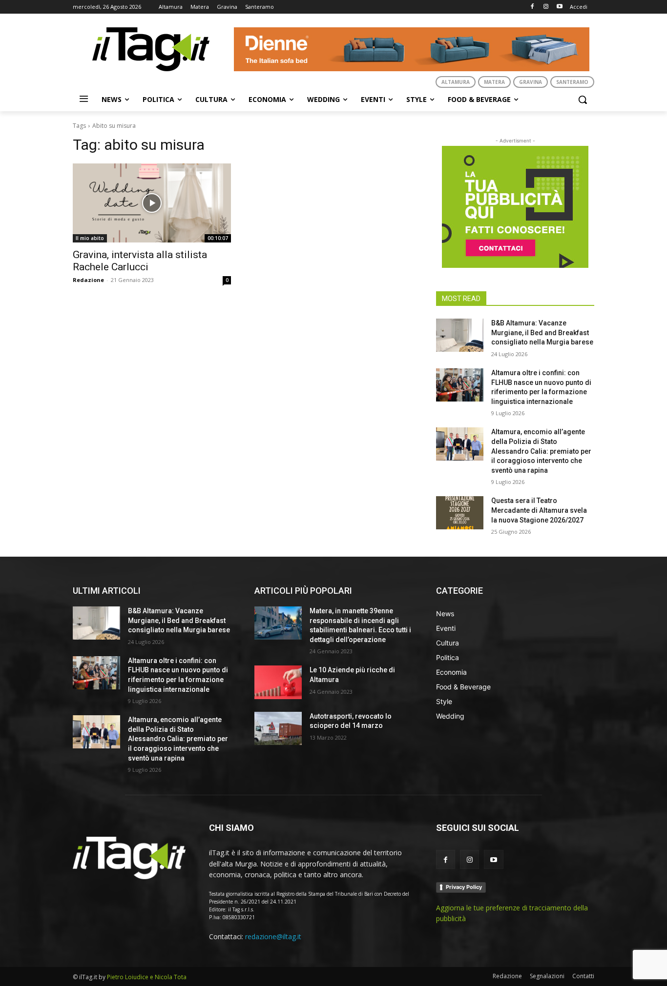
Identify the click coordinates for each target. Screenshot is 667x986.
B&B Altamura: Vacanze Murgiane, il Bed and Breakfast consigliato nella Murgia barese (542, 332)
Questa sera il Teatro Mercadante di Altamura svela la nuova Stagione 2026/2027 (539, 510)
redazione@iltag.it (273, 936)
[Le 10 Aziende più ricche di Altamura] (278, 682)
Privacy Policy (464, 887)
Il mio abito (90, 238)
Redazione (88, 279)
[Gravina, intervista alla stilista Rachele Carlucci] (152, 202)
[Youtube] (559, 7)
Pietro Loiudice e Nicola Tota (147, 977)
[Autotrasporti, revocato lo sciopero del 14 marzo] (278, 728)
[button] (582, 99)
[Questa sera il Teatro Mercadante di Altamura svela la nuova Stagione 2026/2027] (459, 512)
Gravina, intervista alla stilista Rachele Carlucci (140, 261)
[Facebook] (532, 7)
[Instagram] (545, 7)
